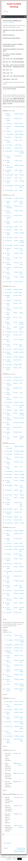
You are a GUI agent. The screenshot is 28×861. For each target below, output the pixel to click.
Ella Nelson (9, 148)
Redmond (21, 165)
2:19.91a (16, 210)
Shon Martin (9, 477)
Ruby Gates (9, 356)
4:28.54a (15, 598)
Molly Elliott (9, 229)
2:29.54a (16, 237)
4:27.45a (15, 585)
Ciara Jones (9, 240)
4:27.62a (16, 590)
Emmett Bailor (10, 485)
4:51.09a (15, 295)
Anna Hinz (9, 131)
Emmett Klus (9, 563)
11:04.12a (15, 397)
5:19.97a (15, 349)
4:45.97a (16, 635)
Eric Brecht (9, 721)
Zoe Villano (9, 123)
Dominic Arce (9, 709)
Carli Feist (9, 137)
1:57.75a (16, 454)
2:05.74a (16, 497)
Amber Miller (9, 245)
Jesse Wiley (9, 549)
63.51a (16, 177)
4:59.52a (15, 312)
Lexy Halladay (10, 640)
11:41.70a (16, 422)
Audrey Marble (10, 185)
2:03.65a (16, 490)
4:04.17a (16, 739)
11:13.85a (15, 410)
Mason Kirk (9, 612)
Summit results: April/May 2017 (12, 20)
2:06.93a (16, 522)
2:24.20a (16, 226)
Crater (21, 731)
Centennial (21, 126)
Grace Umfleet (10, 134)
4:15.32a (16, 546)
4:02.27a (16, 701)
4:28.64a (15, 602)
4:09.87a (16, 533)
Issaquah (22, 736)
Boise (20, 145)
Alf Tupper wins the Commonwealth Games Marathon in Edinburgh (19, 850)
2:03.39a (16, 485)
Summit (21, 123)
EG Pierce (9, 519)
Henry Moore (9, 516)
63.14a (17, 170)
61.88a (17, 148)
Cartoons (5, 848)
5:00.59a (16, 684)
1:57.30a (16, 451)
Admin (13, 22)
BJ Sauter (9, 554)
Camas (19, 753)
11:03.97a (15, 392)
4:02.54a (16, 704)
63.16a (16, 174)
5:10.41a (15, 331)
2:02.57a (16, 480)
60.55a (17, 126)
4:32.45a (16, 612)
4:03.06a (16, 712)
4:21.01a (16, 554)
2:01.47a (16, 471)
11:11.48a (16, 402)
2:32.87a (16, 248)
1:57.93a (16, 457)
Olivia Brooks (9, 198)
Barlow (21, 665)
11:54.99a (16, 432)
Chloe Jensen (10, 237)
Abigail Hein (9, 331)
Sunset (21, 647)
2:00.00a (16, 462)
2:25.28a (16, 229)
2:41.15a (16, 281)
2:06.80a (16, 519)
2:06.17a (16, 509)
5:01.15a (15, 317)
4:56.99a (16, 647)
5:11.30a (15, 334)
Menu (3, 16)
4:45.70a (15, 292)
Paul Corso (9, 590)
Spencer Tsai (9, 726)
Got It (19, 858)
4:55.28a (15, 303)
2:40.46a (16, 276)
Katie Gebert (9, 364)
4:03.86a (16, 731)
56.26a (17, 113)
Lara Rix (8, 684)
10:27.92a (16, 380)
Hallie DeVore (9, 226)
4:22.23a (16, 563)
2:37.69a (16, 257)
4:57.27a (15, 308)
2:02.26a (16, 474)
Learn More (14, 858)
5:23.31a (15, 359)
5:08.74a (15, 327)
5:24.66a (15, 364)
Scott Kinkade (10, 471)
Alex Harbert (9, 546)
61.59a (16, 140)
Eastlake (22, 679)
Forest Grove (21, 773)
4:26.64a (16, 576)
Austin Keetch (10, 522)
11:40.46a (16, 417)
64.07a (16, 190)
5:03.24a (15, 322)
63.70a (16, 181)
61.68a (17, 145)
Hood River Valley (21, 504)
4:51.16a (16, 644)
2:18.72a (16, 206)
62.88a (17, 165)
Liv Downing (9, 402)
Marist (21, 704)
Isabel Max (9, 289)
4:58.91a (16, 660)
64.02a (17, 185)
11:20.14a (15, 413)
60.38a (17, 118)
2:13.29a (16, 198)
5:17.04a (15, 339)
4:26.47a (16, 571)
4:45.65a (15, 289)
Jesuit (20, 140)
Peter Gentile (9, 451)
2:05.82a (16, 502)
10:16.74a (16, 377)
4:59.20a (16, 665)
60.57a (17, 131)
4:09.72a (16, 530)
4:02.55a (16, 709)
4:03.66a (16, 726)
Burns (20, 137)
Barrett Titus (9, 490)
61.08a (17, 134)
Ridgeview (21, 356)
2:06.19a (16, 512)
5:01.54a (16, 688)
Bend (20, 118)
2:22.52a (16, 215)
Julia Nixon (9, 177)
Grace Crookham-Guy (9, 217)
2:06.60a (16, 516)
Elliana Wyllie (9, 151)
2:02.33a (16, 477)
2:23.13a (16, 222)
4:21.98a (15, 558)
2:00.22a (16, 466)
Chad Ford (9, 543)
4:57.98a (16, 650)
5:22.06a (15, 356)
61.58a (17, 137)
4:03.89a (16, 736)
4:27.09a (16, 580)
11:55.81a (15, 436)
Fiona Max (9, 380)
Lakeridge (22, 232)
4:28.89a (15, 607)
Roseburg (21, 174)
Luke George (9, 736)
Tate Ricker (9, 281)
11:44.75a (16, 427)
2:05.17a (16, 494)
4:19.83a (15, 549)
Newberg (21, 113)
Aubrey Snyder (10, 174)
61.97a (17, 151)
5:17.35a (15, 344)
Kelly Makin (9, 647)
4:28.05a (16, 593)
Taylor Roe (9, 635)
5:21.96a (15, 352)
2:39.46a (16, 272)
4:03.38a (16, 717)
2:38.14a (16, 262)
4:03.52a (16, 721)
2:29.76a (16, 240)
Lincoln (21, 709)
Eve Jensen (9, 292)
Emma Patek (9, 145)
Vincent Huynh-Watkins (8, 741)
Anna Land (9, 349)
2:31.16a (16, 245)
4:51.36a (15, 300)
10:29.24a (15, 383)
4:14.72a (16, 538)
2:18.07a (16, 201)
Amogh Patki (9, 454)
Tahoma (21, 712)
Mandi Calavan (10, 190)
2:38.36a (16, 267)
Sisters (20, 190)
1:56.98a (16, 446)
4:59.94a (16, 674)
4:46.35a (16, 640)
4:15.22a (16, 543)
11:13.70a (15, 405)
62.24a (17, 160)
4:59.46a (16, 669)
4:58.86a (16, 655)
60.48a (17, 123)
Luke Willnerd (9, 509)
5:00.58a (16, 679)
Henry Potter (9, 474)
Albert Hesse (9, 494)
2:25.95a (16, 232)
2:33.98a (16, 253)
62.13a (17, 155)
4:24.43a (15, 566)
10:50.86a (16, 388)
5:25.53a (15, 367)
